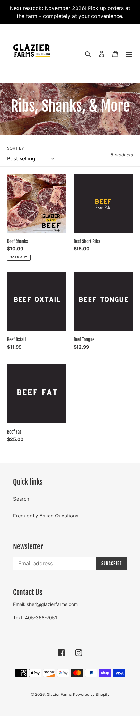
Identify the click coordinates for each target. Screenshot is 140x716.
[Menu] (129, 54)
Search (21, 499)
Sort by (15, 148)
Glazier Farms (59, 694)
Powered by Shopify (91, 694)
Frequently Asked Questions (45, 516)
